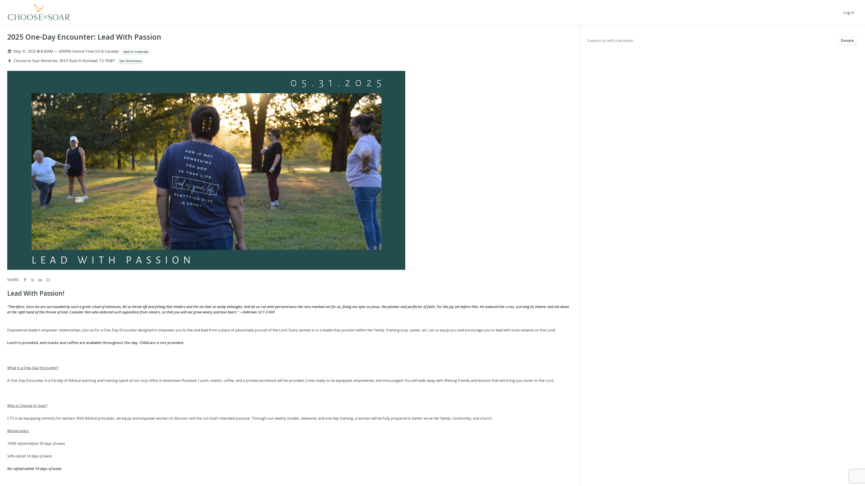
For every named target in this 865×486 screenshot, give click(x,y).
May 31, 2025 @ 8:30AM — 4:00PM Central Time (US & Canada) (66, 51)
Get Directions (130, 61)
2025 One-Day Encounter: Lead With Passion (84, 36)
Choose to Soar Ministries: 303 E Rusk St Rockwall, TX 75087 (65, 60)
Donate (847, 40)
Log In (848, 12)
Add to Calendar (136, 52)
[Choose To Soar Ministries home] (39, 13)
